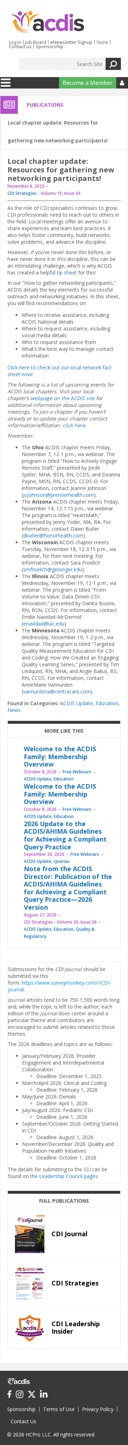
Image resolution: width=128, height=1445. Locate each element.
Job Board (35, 42)
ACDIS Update (76, 703)
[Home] (47, 22)
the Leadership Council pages (64, 1176)
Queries (62, 861)
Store (102, 42)
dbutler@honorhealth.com (53, 535)
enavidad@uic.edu (43, 623)
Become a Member (88, 83)
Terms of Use (59, 1409)
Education (107, 703)
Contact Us (23, 1421)
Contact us (20, 46)
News (14, 710)
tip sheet (67, 272)
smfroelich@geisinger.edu (52, 569)
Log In (15, 42)
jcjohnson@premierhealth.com (58, 494)
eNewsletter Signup (71, 42)
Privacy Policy (97, 1409)
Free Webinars (77, 772)
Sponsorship (49, 46)
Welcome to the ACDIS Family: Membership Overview (60, 756)
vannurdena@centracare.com (57, 691)
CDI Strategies (22, 193)
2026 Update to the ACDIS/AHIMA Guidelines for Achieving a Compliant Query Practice (65, 835)
